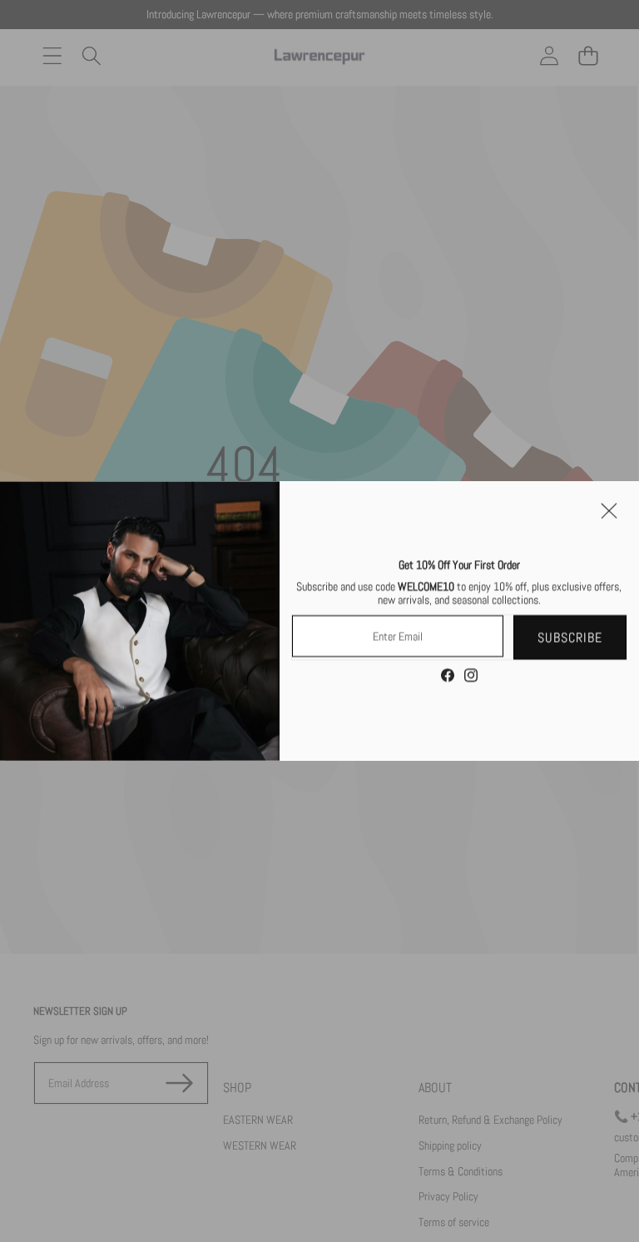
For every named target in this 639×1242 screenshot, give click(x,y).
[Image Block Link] (140, 621)
